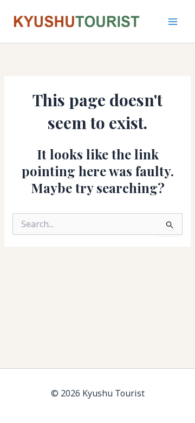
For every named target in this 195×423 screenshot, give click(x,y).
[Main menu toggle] (173, 21)
